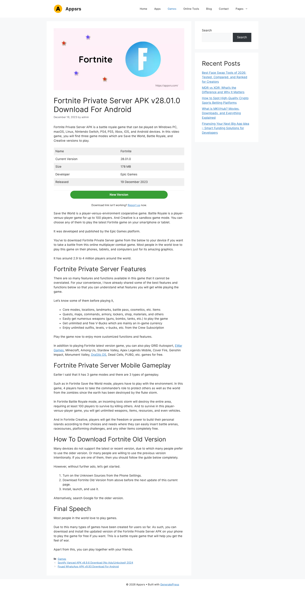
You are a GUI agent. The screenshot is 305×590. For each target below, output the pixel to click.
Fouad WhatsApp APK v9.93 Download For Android (88, 566)
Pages (239, 8)
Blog (209, 8)
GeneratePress (169, 584)
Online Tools (191, 8)
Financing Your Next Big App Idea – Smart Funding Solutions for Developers (225, 128)
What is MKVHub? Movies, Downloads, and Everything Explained (221, 113)
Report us (134, 205)
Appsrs (73, 8)
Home (143, 8)
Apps (157, 8)
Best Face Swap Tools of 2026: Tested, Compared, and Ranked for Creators (224, 77)
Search (207, 30)
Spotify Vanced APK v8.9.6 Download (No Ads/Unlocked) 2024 (95, 562)
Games (172, 8)
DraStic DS (98, 354)
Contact (224, 8)
